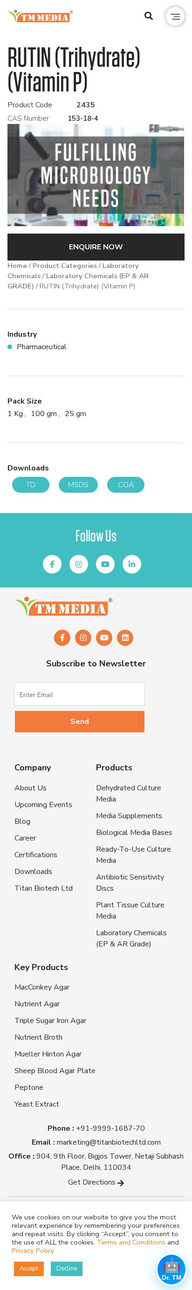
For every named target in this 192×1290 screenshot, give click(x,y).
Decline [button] (66, 1268)
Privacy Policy (33, 1250)
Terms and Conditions (131, 1242)
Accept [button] (29, 1268)
